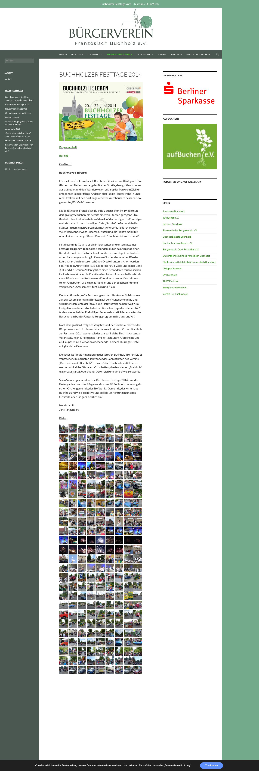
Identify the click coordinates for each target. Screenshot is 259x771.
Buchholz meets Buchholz (177, 236)
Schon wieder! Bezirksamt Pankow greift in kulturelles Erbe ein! (19, 147)
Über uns (76, 54)
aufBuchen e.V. (171, 217)
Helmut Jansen (12, 117)
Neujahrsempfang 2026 (16, 108)
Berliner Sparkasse (173, 223)
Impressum (176, 54)
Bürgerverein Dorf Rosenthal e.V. (181, 249)
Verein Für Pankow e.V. (175, 293)
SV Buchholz (170, 274)
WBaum (63, 54)
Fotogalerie (94, 54)
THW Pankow (170, 281)
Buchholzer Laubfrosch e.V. (177, 242)
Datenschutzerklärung (198, 54)
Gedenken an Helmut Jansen (18, 113)
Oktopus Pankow (172, 268)
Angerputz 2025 (12, 129)
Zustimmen (211, 765)
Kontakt (162, 54)
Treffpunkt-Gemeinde (174, 287)
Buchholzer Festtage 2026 (17, 104)
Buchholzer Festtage (118, 54)
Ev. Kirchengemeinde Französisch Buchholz (186, 255)
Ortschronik (143, 54)
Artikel (8, 79)
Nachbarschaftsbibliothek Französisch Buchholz (189, 262)
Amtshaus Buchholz (173, 211)
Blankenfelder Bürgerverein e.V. (180, 230)
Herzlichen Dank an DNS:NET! (19, 140)
